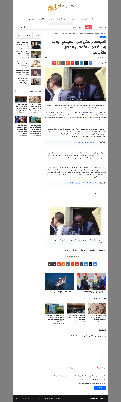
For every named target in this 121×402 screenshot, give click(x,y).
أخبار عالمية (75, 19)
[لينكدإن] (81, 63)
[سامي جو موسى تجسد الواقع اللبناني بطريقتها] (36, 72)
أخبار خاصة (85, 19)
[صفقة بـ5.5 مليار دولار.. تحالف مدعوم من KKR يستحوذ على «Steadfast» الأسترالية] (97, 308)
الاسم (104, 359)
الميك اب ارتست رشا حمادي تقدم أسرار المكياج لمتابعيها (23, 80)
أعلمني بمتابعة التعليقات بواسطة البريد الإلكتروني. (92, 379)
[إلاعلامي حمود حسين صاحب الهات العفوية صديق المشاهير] (36, 63)
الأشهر (37, 35)
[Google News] (73, 257)
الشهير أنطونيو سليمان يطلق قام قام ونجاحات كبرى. (22, 44)
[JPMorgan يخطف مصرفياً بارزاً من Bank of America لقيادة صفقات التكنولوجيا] (76, 308)
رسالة (82, 250)
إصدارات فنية (42, 19)
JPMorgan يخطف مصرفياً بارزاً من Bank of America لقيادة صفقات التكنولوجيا (63, 27)
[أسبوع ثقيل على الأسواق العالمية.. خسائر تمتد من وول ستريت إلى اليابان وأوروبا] (21, 119)
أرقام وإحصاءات (63, 19)
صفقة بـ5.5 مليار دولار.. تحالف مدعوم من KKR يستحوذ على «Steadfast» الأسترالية (98, 317)
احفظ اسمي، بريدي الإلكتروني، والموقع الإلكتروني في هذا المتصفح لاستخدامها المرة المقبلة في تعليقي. (78, 375)
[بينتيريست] (72, 63)
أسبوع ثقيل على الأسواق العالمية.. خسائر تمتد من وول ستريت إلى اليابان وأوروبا (21, 129)
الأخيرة (28, 35)
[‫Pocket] (54, 63)
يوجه (66, 250)
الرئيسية (102, 33)
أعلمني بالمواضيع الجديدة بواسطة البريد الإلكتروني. (91, 383)
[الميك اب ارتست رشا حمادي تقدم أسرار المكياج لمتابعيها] (36, 81)
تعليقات (19, 35)
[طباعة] (50, 264)
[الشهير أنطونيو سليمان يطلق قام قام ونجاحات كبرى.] (36, 45)
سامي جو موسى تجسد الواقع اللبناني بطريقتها (22, 71)
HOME (63, 398)
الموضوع (91, 250)
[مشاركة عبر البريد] (54, 264)
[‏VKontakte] (63, 63)
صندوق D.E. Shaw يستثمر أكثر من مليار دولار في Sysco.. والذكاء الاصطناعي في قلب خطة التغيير (55, 318)
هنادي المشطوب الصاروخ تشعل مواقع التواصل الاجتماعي (22, 54)
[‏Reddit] (68, 63)
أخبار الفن (32, 19)
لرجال (74, 250)
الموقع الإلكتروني (70, 367)
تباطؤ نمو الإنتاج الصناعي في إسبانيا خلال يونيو (85, 142)
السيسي (101, 250)
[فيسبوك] (90, 63)
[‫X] (86, 63)
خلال (83, 112)
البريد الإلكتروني (101, 367)
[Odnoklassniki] (59, 63)
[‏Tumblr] (77, 63)
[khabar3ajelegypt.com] (60, 8)
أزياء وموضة (52, 19)
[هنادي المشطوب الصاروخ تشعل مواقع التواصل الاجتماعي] (36, 54)
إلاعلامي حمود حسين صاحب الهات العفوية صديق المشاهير (23, 63)
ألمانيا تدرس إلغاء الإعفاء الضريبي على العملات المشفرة (82, 183)
